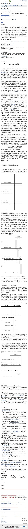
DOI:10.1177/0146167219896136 (6, 445)
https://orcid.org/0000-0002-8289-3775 (17, 470)
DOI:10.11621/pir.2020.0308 (6, 450)
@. (4, 396)
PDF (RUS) (3, 19)
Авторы (8, 3)
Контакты (2, 520)
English (20, 0)
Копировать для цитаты (5, 56)
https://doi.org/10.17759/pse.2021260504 (7, 45)
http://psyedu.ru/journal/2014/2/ (16, 431)
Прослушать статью (5, 15)
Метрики (14, 19)
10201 (26, 15)
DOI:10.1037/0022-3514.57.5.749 (8, 454)
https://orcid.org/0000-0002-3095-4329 (15, 462)
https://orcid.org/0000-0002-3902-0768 (11, 466)
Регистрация (24, 0)
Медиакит (2, 519)
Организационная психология (12, 495)
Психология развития (11, 497)
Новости (2, 3)
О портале (2, 518)
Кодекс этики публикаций (4, 522)
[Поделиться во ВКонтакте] (1, 22)
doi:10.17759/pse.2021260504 (4, 9)
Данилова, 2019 (24, 76)
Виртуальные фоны (3, 521)
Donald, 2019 (13, 104)
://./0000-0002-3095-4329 (19, 395)
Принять (23, 526)
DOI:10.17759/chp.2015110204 (6, 410)
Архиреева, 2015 (3, 72)
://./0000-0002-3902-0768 (19, 399)
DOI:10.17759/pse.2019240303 (14, 419)
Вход (26, 0)
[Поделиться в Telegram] (2, 22)
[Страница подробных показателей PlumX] (3, 482)
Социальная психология (4, 495)
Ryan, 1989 (16, 91)
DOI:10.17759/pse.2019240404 (14, 422)
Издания (5, 3)
